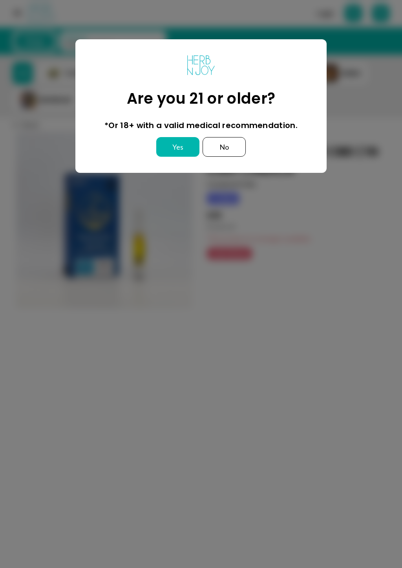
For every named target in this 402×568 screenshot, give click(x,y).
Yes (177, 147)
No (224, 147)
